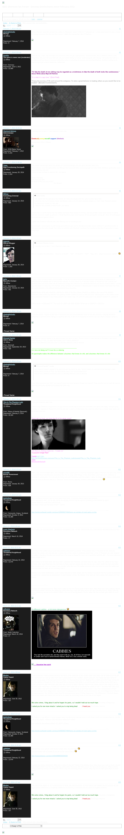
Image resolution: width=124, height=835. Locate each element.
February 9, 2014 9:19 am (12, 469)
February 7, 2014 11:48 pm (12, 162)
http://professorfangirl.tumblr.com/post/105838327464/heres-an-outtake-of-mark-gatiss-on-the (64, 512)
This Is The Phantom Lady (13, 402)
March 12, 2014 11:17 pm (12, 606)
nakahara (6, 551)
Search (16, 15)
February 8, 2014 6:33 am (12, 238)
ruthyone (6, 609)
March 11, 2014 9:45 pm (11, 526)
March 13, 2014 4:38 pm (11, 672)
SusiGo (6, 55)
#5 (120, 191)
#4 (120, 162)
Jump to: (6, 826)
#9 (120, 335)
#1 (120, 29)
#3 (120, 128)
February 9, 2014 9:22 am (12, 495)
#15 (119, 547)
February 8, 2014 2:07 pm (12, 335)
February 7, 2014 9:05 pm (12, 29)
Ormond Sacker (9, 338)
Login (36, 15)
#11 (119, 399)
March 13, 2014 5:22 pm (11, 714)
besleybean (7, 498)
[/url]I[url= (38, 456)
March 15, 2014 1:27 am (11, 782)
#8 (120, 311)
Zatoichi (6, 241)
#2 (120, 52)
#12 (119, 469)
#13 (119, 495)
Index (5, 15)
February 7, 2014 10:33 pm (12, 128)
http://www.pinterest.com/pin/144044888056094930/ (50, 756)
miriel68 (6, 472)
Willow (5, 194)
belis (5, 279)
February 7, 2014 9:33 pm (12, 52)
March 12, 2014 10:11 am (12, 547)
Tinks (5, 165)
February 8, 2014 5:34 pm (12, 399)
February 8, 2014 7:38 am (12, 311)
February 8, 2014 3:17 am (12, 191)
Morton (6, 675)
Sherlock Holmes (9, 131)
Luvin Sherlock (9, 529)
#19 (119, 745)
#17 (119, 672)
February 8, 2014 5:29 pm (12, 361)
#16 (119, 606)
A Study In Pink (15, 23)
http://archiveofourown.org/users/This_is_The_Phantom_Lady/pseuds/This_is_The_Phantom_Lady (66, 458)
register (39, 19)
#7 (120, 276)
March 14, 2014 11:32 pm (12, 745)
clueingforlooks (9, 32)
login (33, 19)
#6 (120, 238)
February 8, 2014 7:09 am (12, 276)
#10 (119, 361)
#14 (119, 526)
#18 (119, 714)
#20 (119, 782)
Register (27, 15)
